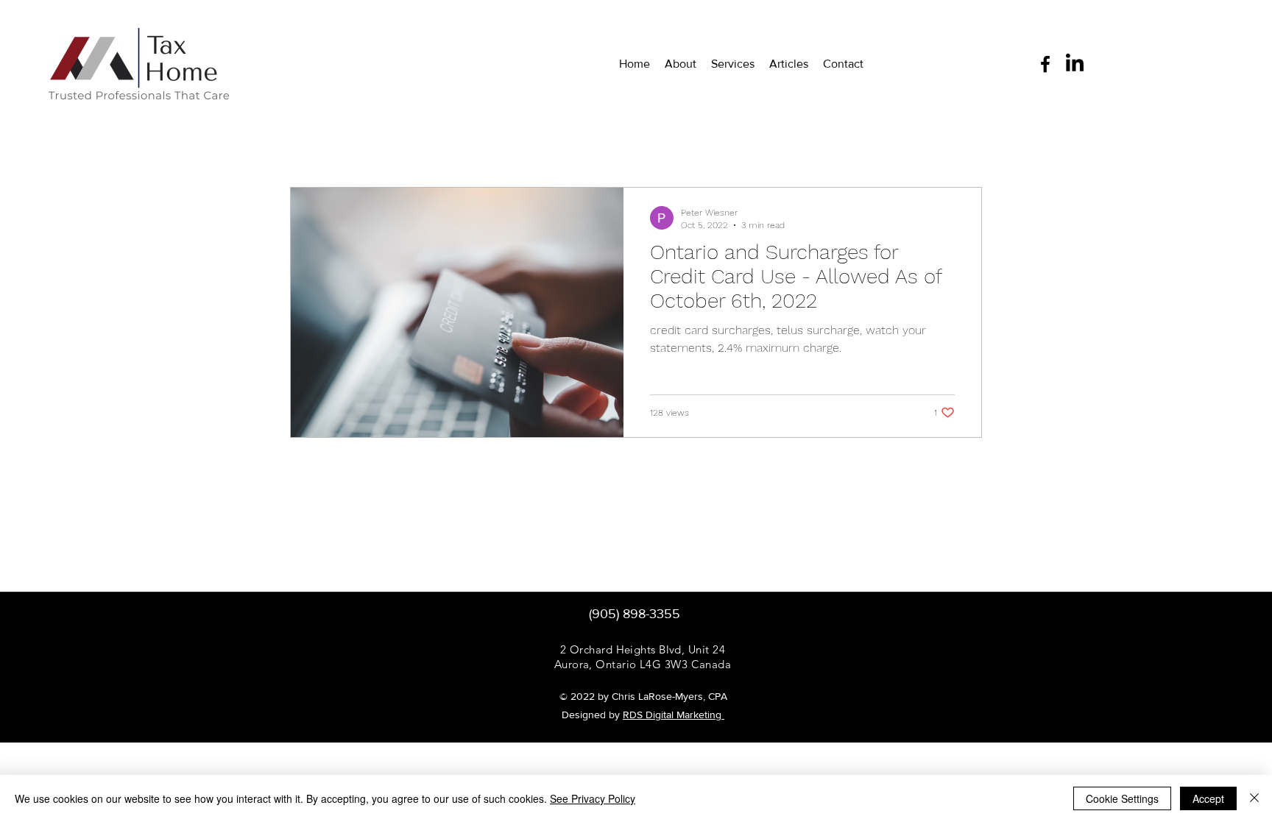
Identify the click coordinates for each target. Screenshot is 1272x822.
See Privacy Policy (592, 798)
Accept (1208, 798)
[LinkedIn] (1075, 64)
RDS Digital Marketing (673, 714)
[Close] (1254, 798)
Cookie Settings (1122, 798)
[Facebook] (1045, 64)
